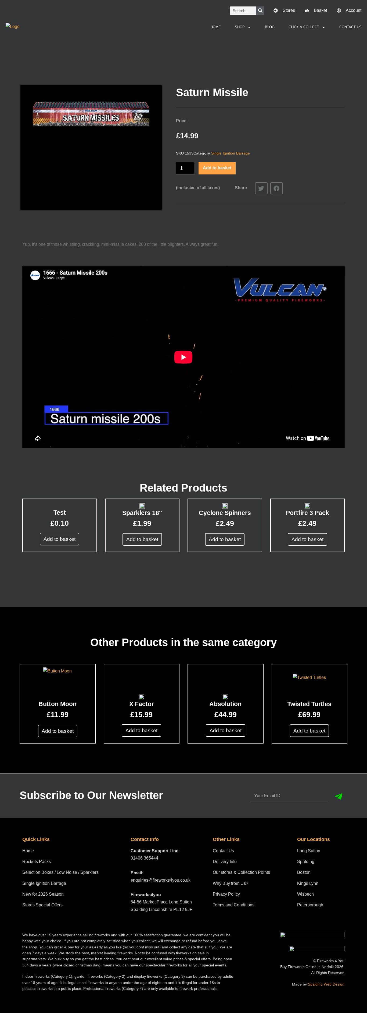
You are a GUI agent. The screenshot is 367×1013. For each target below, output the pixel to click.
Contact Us (350, 27)
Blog (270, 27)
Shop (240, 27)
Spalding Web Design (326, 984)
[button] (261, 188)
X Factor (141, 703)
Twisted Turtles (309, 703)
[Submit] (338, 796)
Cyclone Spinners (225, 512)
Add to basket (217, 168)
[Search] (260, 10)
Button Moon (57, 703)
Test (59, 512)
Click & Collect (304, 27)
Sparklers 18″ (142, 512)
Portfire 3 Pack (307, 512)
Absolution (225, 703)
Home (215, 27)
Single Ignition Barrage (230, 153)
